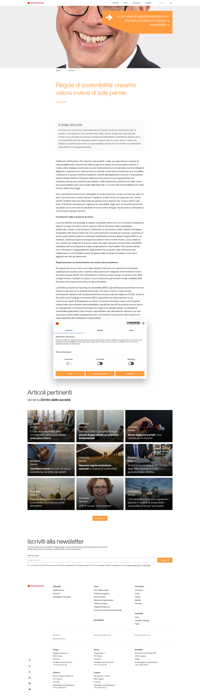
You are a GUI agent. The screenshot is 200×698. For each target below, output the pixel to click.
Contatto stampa (142, 620)
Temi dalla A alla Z (101, 590)
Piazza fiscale (99, 596)
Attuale (58, 70)
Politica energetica (101, 593)
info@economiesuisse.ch (62, 662)
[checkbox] (28, 565)
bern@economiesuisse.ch (104, 662)
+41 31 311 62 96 (100, 664)
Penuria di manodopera (103, 600)
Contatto (148, 3)
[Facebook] (30, 683)
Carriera (138, 603)
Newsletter (99, 620)
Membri (138, 600)
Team (137, 593)
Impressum (56, 635)
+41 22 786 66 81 (59, 687)
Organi (138, 596)
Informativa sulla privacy (142, 635)
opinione (71, 70)
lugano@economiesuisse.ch (104, 685)
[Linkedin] (30, 678)
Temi (125, 3)
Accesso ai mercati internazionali (108, 610)
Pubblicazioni (58, 590)
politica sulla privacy (134, 565)
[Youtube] (30, 689)
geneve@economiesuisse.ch (64, 685)
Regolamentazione (102, 606)
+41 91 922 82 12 (100, 687)
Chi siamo (136, 3)
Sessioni (56, 593)
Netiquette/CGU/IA (59, 639)
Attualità (115, 3)
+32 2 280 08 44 (141, 664)
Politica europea (100, 603)
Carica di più (100, 518)
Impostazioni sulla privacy (102, 635)
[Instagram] (30, 660)
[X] (30, 666)
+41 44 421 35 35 (60, 664)
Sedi (137, 617)
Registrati (165, 560)
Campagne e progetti (62, 596)
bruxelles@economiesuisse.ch (146, 662)
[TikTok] (30, 672)
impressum (147, 565)
